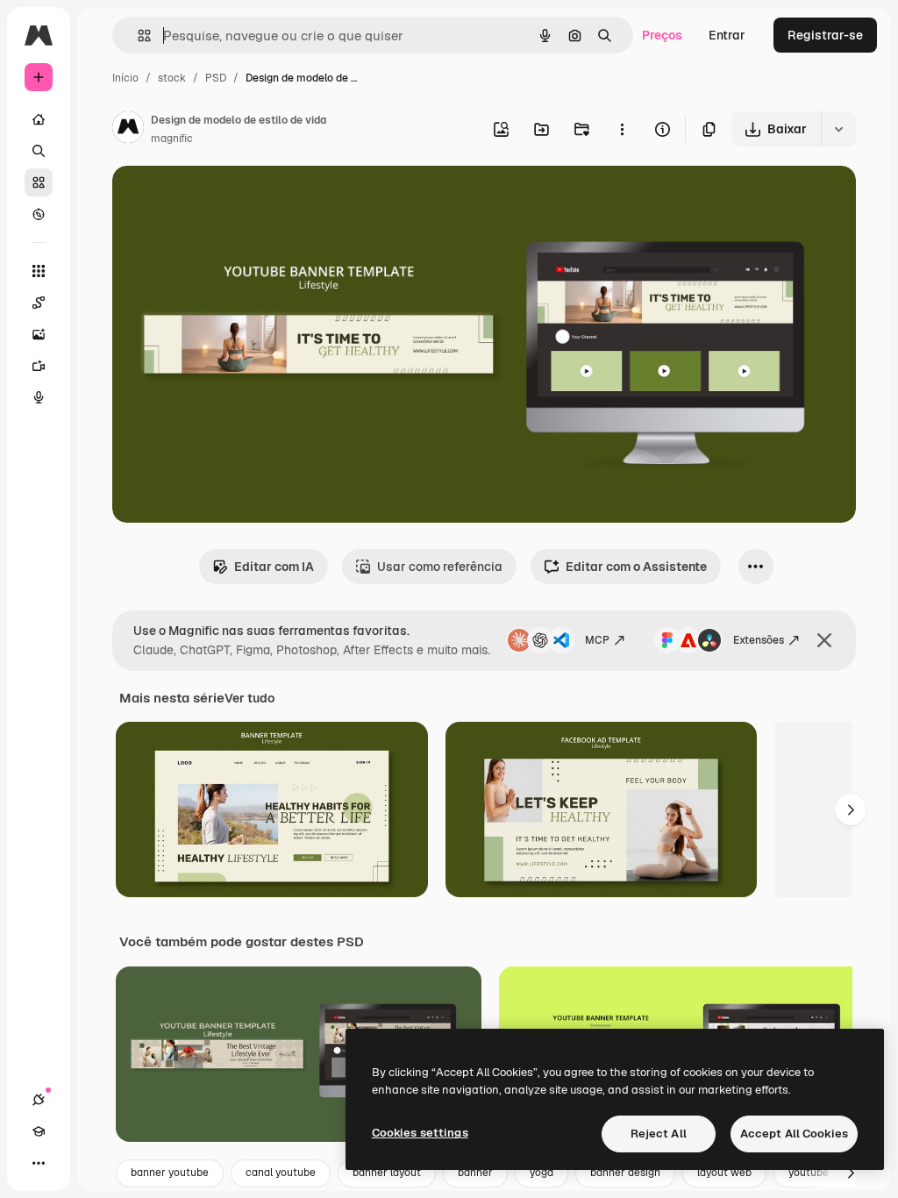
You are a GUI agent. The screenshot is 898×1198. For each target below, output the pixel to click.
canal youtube (281, 1173)
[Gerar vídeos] (39, 366)
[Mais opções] (621, 128)
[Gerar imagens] (39, 334)
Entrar (727, 35)
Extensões (758, 640)
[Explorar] (39, 214)
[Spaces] (39, 303)
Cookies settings (420, 1132)
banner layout (387, 1173)
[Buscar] (39, 151)
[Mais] (39, 1163)
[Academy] (39, 1131)
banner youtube (170, 1173)
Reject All (659, 1133)
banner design (625, 1173)
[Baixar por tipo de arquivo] (838, 128)
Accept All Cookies (794, 1133)
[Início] (39, 119)
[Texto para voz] (39, 397)
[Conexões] (39, 1100)
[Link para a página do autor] (128, 129)
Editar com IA (274, 566)
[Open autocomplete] (137, 35)
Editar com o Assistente (636, 566)
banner (475, 1173)
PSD (215, 78)
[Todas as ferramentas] (39, 271)
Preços (662, 35)
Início (125, 78)
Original (224, 199)
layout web (724, 1173)
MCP (597, 640)
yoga (541, 1173)
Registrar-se (825, 35)
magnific (172, 139)
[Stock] (39, 182)
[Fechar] (824, 640)
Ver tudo (249, 698)
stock (172, 78)
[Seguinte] (850, 809)
